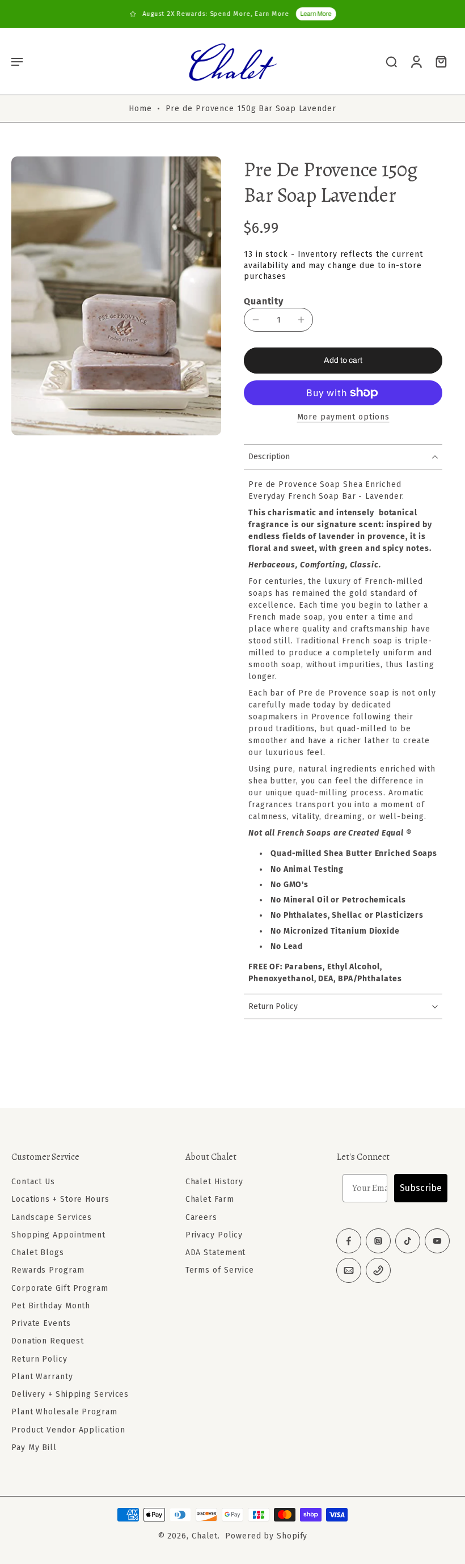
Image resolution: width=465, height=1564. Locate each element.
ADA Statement (215, 1252)
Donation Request (47, 1341)
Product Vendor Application (68, 1429)
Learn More (315, 13)
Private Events (41, 1323)
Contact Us (33, 1181)
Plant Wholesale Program (64, 1412)
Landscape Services (51, 1217)
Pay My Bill (34, 1447)
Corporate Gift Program (59, 1287)
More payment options (343, 417)
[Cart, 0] (441, 61)
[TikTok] (407, 1240)
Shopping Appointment (58, 1235)
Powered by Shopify (266, 1536)
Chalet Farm (209, 1199)
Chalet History (214, 1181)
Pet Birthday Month (50, 1306)
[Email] (348, 1270)
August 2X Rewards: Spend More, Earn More (215, 14)
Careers (201, 1217)
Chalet (205, 1536)
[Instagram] (378, 1240)
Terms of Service (219, 1270)
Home (140, 108)
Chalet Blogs (37, 1252)
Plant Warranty (42, 1376)
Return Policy (39, 1358)
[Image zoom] (116, 295)
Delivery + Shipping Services (70, 1394)
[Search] (391, 61)
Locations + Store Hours (60, 1199)
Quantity (264, 301)
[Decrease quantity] (255, 319)
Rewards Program (47, 1270)
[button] (17, 61)
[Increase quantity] (301, 319)
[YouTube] (437, 1240)
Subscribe (421, 1187)
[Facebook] (348, 1240)
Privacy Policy (214, 1235)
